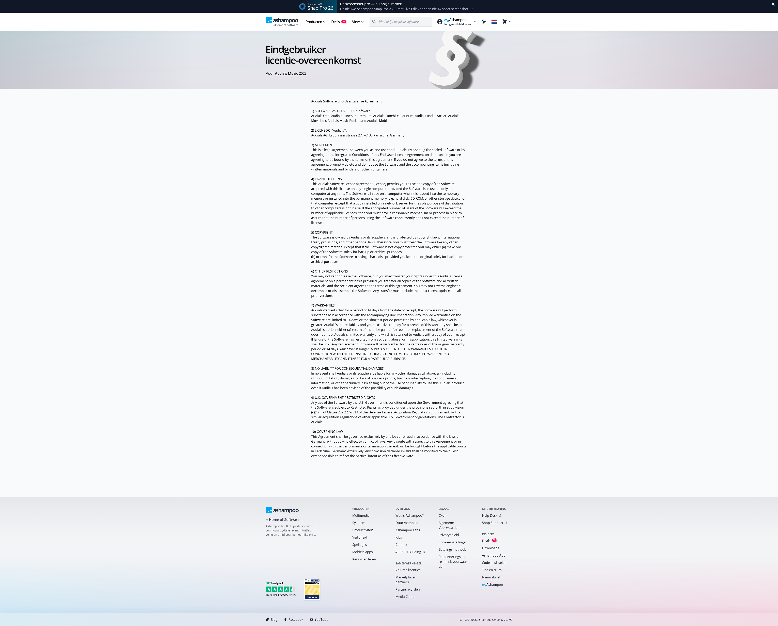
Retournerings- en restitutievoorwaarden (453, 562)
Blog (274, 619)
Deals (338, 21)
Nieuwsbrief (491, 577)
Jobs (398, 537)
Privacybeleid (449, 535)
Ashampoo (492, 584)
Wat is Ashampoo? (409, 515)
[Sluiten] (773, 4)
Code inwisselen (494, 562)
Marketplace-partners (405, 579)
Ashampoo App (493, 555)
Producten (314, 21)
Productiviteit (362, 530)
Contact (401, 544)
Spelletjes (359, 544)
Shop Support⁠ (492, 523)
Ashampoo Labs (407, 530)
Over (442, 515)
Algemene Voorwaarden (449, 525)
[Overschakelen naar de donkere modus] (484, 22)
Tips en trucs (492, 570)
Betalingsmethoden (454, 549)
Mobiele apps (362, 552)
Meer (356, 21)
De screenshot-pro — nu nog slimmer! (371, 3)
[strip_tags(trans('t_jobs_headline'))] (312, 589)
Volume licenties (408, 570)
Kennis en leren (364, 559)
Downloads (490, 548)
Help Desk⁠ (489, 515)
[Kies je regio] (494, 22)
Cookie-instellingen (453, 542)
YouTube (321, 619)
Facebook (296, 619)
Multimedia (361, 515)
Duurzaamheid (406, 523)
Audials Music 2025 (291, 73)
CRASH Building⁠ (408, 552)
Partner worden (407, 589)
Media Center (405, 596)
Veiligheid (359, 537)
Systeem (358, 523)
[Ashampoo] (282, 510)
